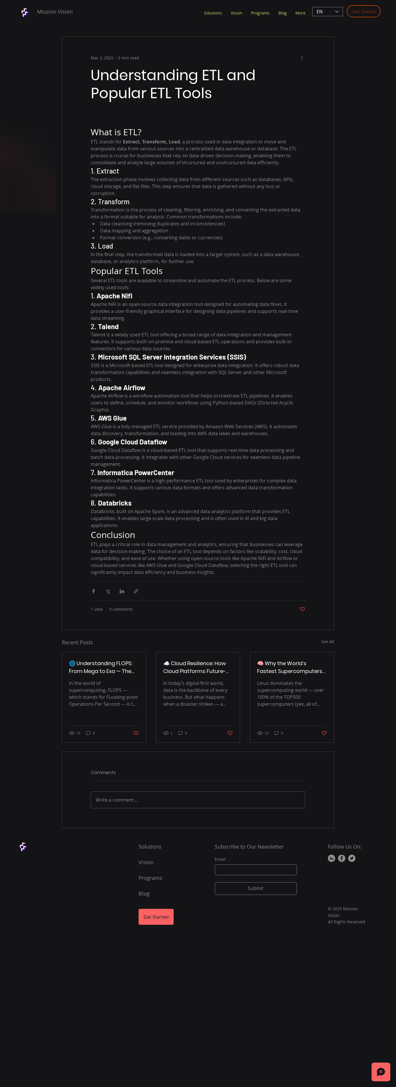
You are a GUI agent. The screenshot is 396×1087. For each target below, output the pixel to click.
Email (220, 859)
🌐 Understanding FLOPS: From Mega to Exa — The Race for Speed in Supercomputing (100, 667)
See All (327, 641)
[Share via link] (136, 591)
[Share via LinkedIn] (122, 591)
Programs (150, 877)
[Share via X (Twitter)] (107, 591)
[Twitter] (351, 858)
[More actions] (301, 57)
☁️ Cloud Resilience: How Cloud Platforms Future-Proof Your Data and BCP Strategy (195, 667)
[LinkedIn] (331, 858)
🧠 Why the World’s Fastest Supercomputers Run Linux (289, 667)
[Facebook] (341, 858)
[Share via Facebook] (93, 591)
